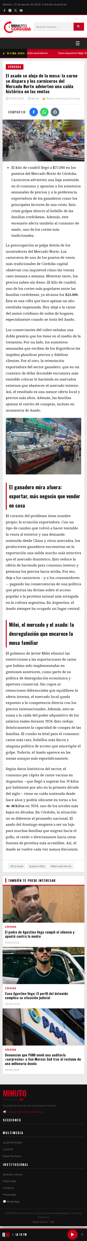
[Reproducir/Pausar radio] (72, 1234)
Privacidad (9, 1194)
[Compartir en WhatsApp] (44, 112)
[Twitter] (15, 10)
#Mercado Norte (61, 866)
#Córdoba (16, 866)
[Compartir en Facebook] (33, 112)
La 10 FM (8, 1149)
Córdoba (14, 67)
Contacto (8, 1187)
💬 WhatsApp (11, 1201)
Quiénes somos (13, 1174)
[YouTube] (21, 10)
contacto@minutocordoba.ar (25, 1111)
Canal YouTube (12, 1156)
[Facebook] (4, 10)
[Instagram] (10, 10)
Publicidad (9, 1181)
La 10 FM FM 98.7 (13, 1142)
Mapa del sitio (40, 1221)
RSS (52, 1221)
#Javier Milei (37, 866)
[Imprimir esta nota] (55, 112)
